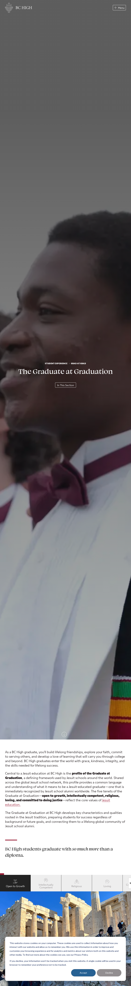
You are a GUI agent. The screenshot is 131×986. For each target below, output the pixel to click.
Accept (83, 972)
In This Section (65, 385)
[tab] (15, 883)
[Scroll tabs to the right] (129, 883)
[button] (119, 7)
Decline (109, 972)
